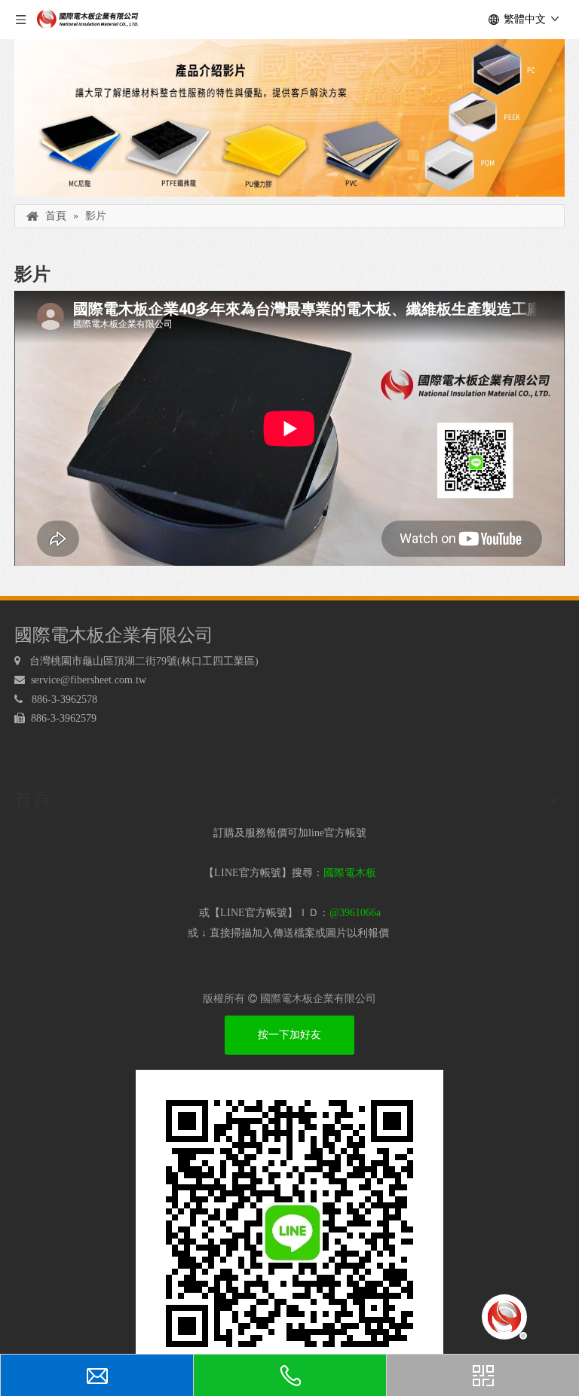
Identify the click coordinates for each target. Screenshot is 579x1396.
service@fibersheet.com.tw (90, 680)
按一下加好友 (289, 1034)
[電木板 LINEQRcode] (289, 1223)
